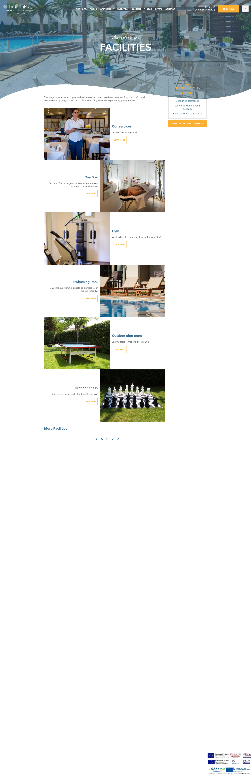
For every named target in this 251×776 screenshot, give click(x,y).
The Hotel (81, 9)
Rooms (93, 9)
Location (135, 9)
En (245, 9)
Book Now (228, 9)
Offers (158, 9)
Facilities (122, 9)
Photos (148, 9)
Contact (170, 9)
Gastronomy (107, 9)
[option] (125, 50)
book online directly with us (187, 124)
